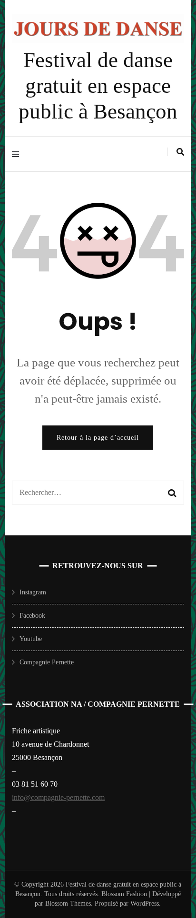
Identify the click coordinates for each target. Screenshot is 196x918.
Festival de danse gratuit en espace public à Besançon (98, 85)
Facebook (32, 615)
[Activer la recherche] (180, 152)
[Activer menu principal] (18, 154)
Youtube (31, 638)
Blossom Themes (67, 903)
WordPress (144, 903)
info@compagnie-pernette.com (58, 797)
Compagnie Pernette (47, 662)
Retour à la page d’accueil (98, 437)
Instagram (33, 592)
